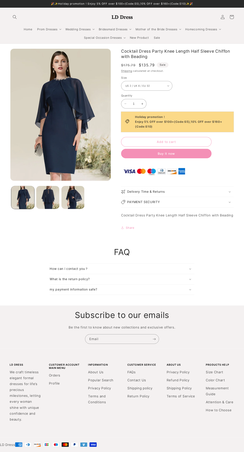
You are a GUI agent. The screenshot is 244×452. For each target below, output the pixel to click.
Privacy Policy (99, 388)
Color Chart (215, 380)
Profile (54, 383)
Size (124, 77)
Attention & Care (219, 402)
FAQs (131, 372)
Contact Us (136, 380)
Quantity (126, 95)
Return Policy (138, 396)
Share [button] (130, 227)
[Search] (14, 17)
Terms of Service (181, 396)
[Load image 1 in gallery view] (22, 197)
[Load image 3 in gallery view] (72, 197)
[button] (49, 29)
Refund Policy (178, 380)
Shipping (126, 70)
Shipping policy (139, 388)
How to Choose (218, 410)
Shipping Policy (179, 388)
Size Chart (214, 372)
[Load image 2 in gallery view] (47, 197)
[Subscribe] (154, 339)
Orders (54, 375)
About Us (96, 372)
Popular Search (100, 380)
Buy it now (166, 153)
